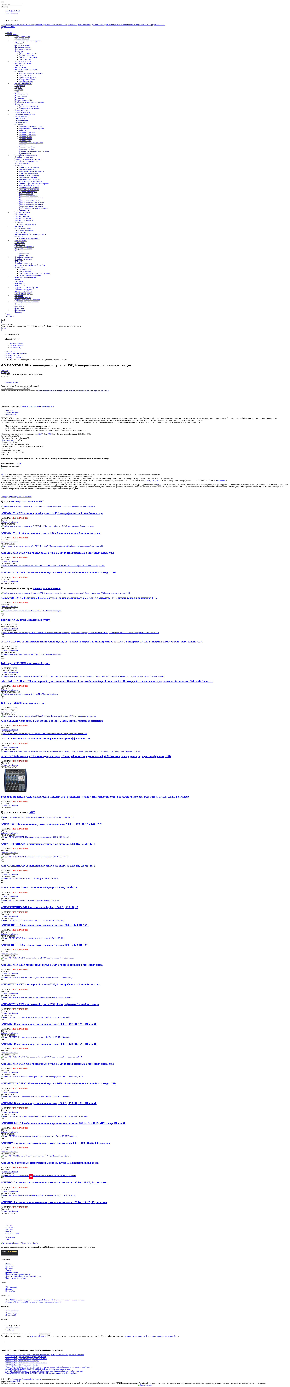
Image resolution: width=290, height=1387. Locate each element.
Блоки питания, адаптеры (29, 188)
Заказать (26, 388)
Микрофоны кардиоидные (29, 200)
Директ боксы (19, 245)
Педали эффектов (26, 82)
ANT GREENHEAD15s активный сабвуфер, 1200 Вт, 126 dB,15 (39, 887)
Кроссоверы (23, 255)
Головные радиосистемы (28, 173)
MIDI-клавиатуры (21, 116)
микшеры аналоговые (46, 588)
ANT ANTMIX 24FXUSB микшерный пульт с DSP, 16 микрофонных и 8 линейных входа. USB (58, 572)
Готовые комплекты (22, 163)
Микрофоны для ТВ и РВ (29, 186)
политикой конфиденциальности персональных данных (55, 390)
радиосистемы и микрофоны (167, 1336)
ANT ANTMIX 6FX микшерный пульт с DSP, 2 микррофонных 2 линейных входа (50, 532)
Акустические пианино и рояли (31, 128)
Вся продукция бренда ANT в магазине (16, 497)
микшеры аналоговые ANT (27, 501)
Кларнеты (18, 88)
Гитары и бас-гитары (22, 61)
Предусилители (25, 271)
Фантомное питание (10, 440)
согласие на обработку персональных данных (93, 390)
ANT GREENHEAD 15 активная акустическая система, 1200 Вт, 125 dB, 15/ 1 (48, 865)
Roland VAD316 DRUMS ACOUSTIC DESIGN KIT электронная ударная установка (37, 1369)
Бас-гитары (18, 65)
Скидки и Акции (12, 1233)
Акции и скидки (11, 1272)
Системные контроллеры (24, 247)
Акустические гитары (22, 63)
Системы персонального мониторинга (34, 184)
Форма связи (10, 1237)
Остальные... (19, 51)
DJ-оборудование (21, 94)
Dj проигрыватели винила (29, 108)
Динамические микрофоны (29, 179)
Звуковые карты (25, 269)
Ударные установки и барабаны (26, 288)
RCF (159, 485)
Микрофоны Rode (26, 194)
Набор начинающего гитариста (31, 73)
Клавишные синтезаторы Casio (31, 143)
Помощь (8, 1289)
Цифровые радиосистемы (29, 190)
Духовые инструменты (23, 84)
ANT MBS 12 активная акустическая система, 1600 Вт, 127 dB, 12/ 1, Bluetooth (49, 1024)
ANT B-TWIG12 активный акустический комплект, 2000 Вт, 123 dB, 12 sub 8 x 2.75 (51, 824)
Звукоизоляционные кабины (30, 275)
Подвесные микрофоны (28, 192)
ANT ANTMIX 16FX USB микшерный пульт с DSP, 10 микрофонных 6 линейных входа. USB (57, 552)
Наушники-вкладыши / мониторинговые (30, 234)
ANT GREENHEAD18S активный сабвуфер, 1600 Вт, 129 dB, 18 (39, 907)
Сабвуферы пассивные (28, 53)
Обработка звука (20, 241)
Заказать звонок (11, 13)
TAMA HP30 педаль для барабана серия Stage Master (25, 1357)
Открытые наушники (22, 228)
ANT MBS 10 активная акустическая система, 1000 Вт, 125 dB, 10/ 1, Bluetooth (49, 1103)
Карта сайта (10, 1291)
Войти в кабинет (16, 343)
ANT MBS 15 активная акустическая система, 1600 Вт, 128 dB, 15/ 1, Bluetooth (49, 1043)
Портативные (19, 285)
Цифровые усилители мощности (27, 300)
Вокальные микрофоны (28, 169)
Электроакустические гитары (25, 69)
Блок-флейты (19, 86)
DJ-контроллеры (20, 96)
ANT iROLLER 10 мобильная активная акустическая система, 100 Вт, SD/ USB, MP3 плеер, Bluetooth (63, 1123)
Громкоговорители (21, 304)
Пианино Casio (25, 141)
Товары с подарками (22, 37)
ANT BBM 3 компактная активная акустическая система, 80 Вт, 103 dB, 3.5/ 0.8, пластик (55, 1142)
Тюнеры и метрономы (27, 80)
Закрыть (4, 328)
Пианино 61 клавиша (27, 135)
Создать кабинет (16, 345)
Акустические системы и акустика (27, 41)
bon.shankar (9, 1330)
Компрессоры (19, 243)
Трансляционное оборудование (26, 302)
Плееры (17, 279)
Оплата (8, 1231)
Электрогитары (20, 67)
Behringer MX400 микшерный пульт (23, 702)
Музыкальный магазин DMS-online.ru (26, 1379)
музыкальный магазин (38, 1336)
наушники (221, 481)
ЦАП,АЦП (18, 261)
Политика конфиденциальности (17, 1274)
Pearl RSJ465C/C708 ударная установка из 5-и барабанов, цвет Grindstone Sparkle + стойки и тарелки (44, 1371)
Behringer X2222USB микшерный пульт (25, 663)
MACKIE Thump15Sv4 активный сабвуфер (22, 1365)
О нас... (8, 1264)
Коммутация (19, 308)
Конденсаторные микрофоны (30, 181)
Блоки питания (25, 153)
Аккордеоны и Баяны (27, 147)
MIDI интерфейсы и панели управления (34, 273)
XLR (40, 434)
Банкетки (22, 145)
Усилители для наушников (29, 239)
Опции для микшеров (27, 224)
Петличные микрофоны (28, 177)
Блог (7, 1239)
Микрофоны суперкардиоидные (31, 202)
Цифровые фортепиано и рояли (31, 126)
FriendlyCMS (15, 1381)
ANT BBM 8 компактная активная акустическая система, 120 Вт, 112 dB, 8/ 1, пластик (54, 1202)
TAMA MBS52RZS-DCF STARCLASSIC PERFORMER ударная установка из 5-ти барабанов (41, 1373)
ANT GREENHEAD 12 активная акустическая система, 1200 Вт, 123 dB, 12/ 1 (48, 843)
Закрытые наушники (22, 232)
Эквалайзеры (24, 253)
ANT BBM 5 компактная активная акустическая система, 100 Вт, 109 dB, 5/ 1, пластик (54, 1182)
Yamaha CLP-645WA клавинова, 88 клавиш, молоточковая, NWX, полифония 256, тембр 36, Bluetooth (44, 1355)
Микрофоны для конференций (26, 161)
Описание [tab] (9, 410)
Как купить (9, 1227)
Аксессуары (19, 306)
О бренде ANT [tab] (11, 414)
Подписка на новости (9, 1334)
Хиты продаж (19, 310)
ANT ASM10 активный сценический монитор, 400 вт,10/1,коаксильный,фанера (50, 1162)
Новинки (18, 312)
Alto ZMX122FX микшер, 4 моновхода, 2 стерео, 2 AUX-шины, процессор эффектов (52, 720)
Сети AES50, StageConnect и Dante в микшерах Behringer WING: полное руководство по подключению (45, 1300)
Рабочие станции (21, 120)
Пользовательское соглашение (17, 1278)
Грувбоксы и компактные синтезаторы (29, 102)
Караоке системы (21, 110)
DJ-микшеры (19, 98)
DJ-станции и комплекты (29, 106)
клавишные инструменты (135, 1336)
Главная (8, 1225)
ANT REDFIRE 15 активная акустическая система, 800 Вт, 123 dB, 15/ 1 (45, 925)
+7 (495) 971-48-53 (8, 27)
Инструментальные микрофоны (31, 171)
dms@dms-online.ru (12, 1328)
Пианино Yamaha (25, 137)
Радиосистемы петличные (29, 167)
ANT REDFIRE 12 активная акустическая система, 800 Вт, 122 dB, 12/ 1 (45, 944)
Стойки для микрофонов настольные (33, 208)
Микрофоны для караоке (28, 196)
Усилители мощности (22, 298)
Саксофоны (18, 90)
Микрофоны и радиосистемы (25, 155)
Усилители (18, 296)
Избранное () (15, 348)
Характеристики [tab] (11, 412)
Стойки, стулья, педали (23, 294)
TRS (49, 434)
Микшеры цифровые (22, 216)
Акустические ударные (23, 290)
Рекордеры (18, 281)
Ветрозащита (24, 210)
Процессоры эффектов (27, 77)
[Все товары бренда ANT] (2, 469)
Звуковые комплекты (27, 55)
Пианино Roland (25, 139)
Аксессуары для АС (26, 59)
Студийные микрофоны (23, 157)
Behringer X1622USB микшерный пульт (25, 619)
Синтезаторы (19, 118)
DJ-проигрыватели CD (23, 100)
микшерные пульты (152, 481)
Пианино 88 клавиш (27, 133)
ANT (19, 463)
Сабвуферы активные (22, 49)
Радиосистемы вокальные (29, 175)
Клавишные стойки (26, 149)
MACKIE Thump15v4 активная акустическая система (26, 1363)
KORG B (22, 131)
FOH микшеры (20, 214)
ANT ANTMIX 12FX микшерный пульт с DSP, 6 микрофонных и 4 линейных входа (52, 513)
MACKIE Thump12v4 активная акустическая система (26, 1359)
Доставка (9, 1229)
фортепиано (150, 1336)
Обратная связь (11, 1287)
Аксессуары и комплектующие (31, 206)
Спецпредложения (21, 39)
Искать (4, 7)
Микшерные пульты (22, 212)
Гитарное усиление (26, 75)
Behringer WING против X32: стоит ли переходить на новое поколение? (33, 1302)
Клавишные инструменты (24, 114)
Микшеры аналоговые (23, 218)
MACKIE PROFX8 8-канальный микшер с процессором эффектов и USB (46, 738)
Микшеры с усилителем (23, 220)
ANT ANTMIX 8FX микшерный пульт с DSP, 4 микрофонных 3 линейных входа (50, 1004)
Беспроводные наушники (24, 230)
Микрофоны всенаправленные (31, 204)
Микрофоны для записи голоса (31, 198)
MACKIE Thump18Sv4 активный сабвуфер (22, 1361)
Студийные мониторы (23, 263)
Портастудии (19, 283)
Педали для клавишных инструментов (34, 151)
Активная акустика (21, 45)
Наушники (18, 226)
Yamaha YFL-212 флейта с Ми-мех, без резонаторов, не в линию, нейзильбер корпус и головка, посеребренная (48, 1367)
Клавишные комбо (21, 122)
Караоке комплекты (22, 112)
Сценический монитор (28, 57)
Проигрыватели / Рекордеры (25, 277)
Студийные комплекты (23, 259)
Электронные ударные (23, 292)
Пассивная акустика (22, 47)
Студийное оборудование (24, 257)
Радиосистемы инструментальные (27, 159)
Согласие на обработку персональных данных (23, 1276)
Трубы (16, 92)
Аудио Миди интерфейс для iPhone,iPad (29, 265)
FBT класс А (19, 43)
